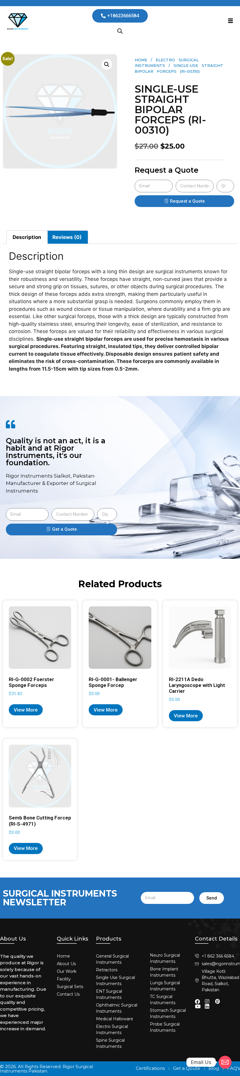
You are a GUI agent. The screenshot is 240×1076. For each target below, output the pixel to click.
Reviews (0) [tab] (67, 237)
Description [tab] (27, 237)
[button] (107, 64)
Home (141, 59)
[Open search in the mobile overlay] (120, 31)
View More (26, 710)
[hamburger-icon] (230, 21)
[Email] (225, 1062)
